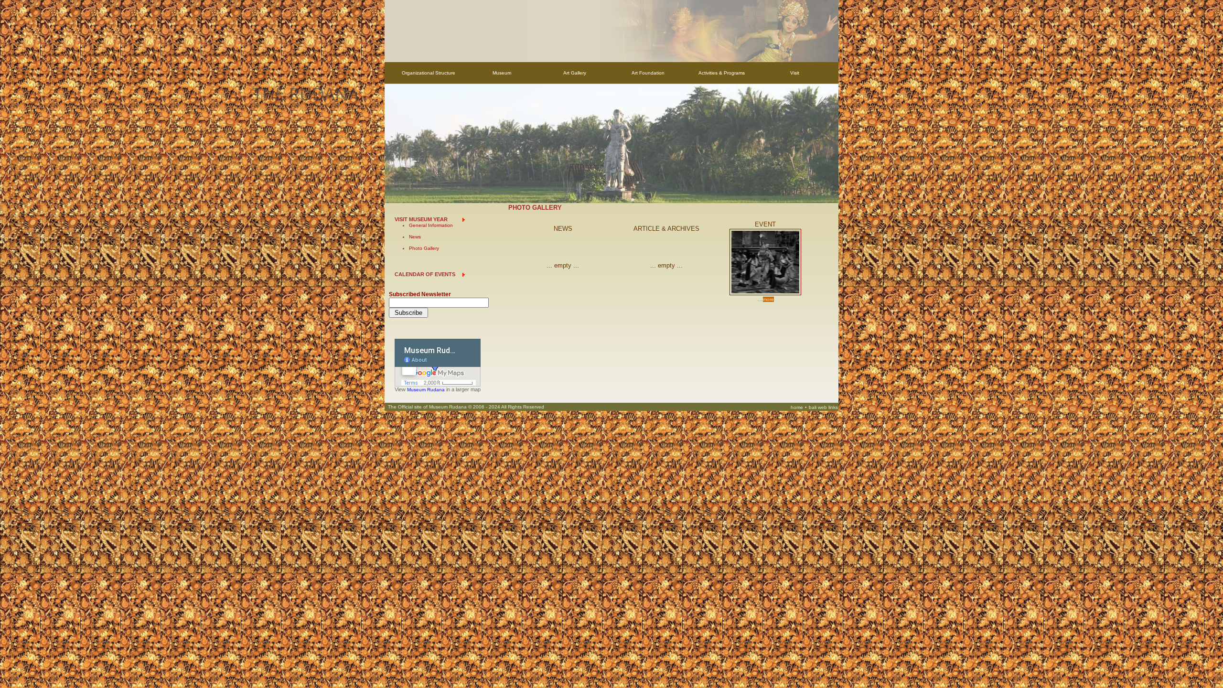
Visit (794, 72)
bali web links (823, 407)
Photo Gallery (424, 248)
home (797, 407)
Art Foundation (648, 72)
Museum (502, 72)
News (415, 237)
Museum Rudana (426, 390)
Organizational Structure (428, 72)
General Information (431, 225)
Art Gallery (574, 72)
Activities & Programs (721, 72)
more (768, 299)
